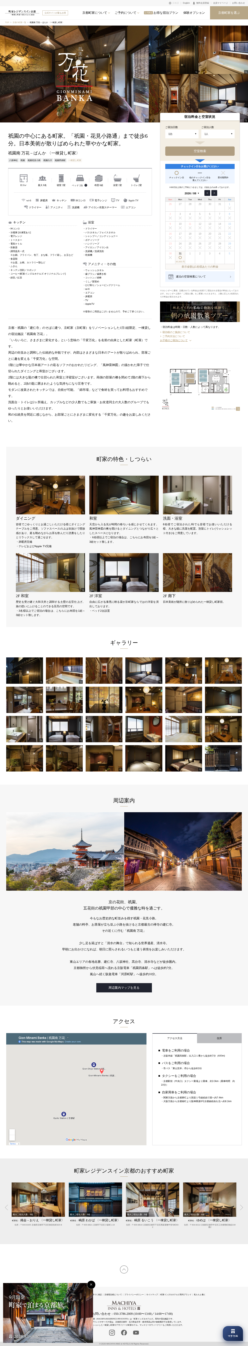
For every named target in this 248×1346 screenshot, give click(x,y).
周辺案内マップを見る (124, 987)
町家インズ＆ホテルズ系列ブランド (175, 1294)
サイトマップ (152, 1294)
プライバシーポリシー (134, 1294)
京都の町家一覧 (19, 22)
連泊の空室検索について (191, 276)
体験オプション (194, 12)
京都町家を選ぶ (229, 12)
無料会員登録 (202, 3)
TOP (7, 22)
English (186, 3)
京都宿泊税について (113, 1294)
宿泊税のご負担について (176, 332)
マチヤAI (233, 1335)
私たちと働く (200, 1294)
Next (240, 1207)
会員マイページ (220, 3)
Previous (7, 1207)
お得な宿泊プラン (161, 12)
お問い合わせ (238, 3)
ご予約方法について (173, 336)
